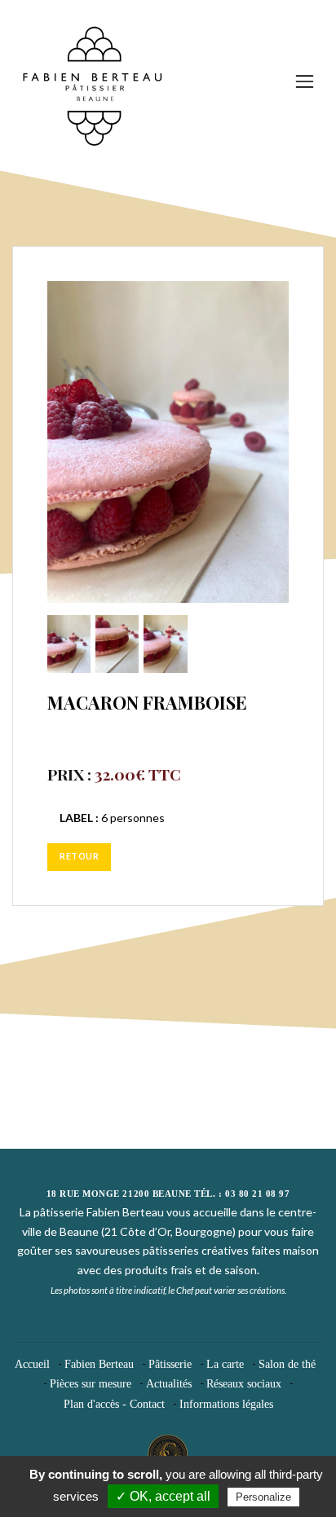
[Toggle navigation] (305, 81)
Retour (79, 856)
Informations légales (226, 1404)
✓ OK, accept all (163, 1496)
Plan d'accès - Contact (114, 1404)
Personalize (263, 1497)
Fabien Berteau (99, 1364)
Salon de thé (287, 1364)
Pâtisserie (170, 1364)
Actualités (169, 1384)
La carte (225, 1364)
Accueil (32, 1364)
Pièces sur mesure (90, 1384)
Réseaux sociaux (243, 1384)
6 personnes (112, 817)
